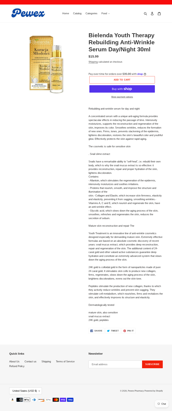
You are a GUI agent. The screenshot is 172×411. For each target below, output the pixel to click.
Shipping (93, 61)
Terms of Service (65, 361)
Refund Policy (17, 366)
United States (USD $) (24, 390)
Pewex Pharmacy (136, 391)
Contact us (30, 361)
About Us (14, 361)
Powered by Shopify (153, 391)
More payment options (122, 97)
